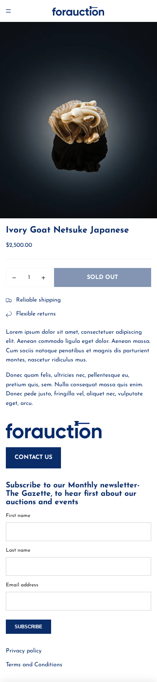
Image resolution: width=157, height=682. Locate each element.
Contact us (33, 457)
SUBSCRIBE (28, 626)
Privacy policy (24, 651)
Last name (18, 550)
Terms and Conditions (34, 665)
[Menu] (8, 11)
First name (18, 515)
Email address (22, 585)
